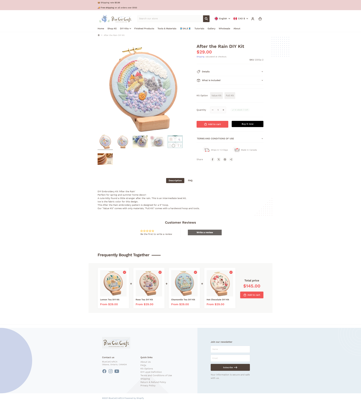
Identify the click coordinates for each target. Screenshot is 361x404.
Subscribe (228, 367)
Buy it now (248, 124)
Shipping (200, 57)
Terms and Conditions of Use (156, 375)
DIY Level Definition (151, 372)
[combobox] (170, 18)
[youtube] (117, 371)
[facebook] (104, 371)
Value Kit (216, 95)
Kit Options (146, 368)
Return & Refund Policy (153, 382)
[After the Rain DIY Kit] (105, 141)
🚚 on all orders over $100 (117, 7)
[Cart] (260, 18)
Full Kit (230, 95)
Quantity (201, 109)
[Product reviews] (212, 59)
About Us (145, 362)
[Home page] (99, 35)
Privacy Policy (147, 385)
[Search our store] (206, 18)
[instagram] (110, 371)
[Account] (253, 18)
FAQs (143, 365)
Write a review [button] (205, 232)
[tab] (175, 180)
